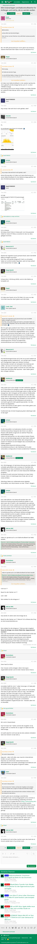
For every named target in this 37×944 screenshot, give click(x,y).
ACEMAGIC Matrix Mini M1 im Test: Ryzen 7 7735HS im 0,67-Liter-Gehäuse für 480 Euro (19, 917)
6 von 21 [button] (19, 13)
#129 (35, 122)
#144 (35, 613)
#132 (35, 227)
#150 (35, 836)
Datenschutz (25, 938)
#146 (35, 683)
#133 (35, 252)
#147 (35, 719)
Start (2, 939)
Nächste (25, 13)
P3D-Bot (6, 879)
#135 (35, 294)
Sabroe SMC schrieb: (7, 570)
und (7, 555)
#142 (35, 534)
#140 (35, 462)
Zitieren (34, 52)
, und (11, 216)
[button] (3, 853)
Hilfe (30, 938)
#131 (35, 192)
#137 (35, 355)
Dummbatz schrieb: (7, 27)
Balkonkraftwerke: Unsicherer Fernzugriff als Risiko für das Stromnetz (17, 876)
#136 (35, 312)
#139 (35, 426)
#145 (35, 661)
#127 (35, 63)
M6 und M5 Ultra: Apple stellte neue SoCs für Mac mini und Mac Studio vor (19, 907)
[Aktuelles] (31, 2)
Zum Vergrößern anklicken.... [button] (18, 41)
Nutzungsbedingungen (14, 938)
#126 (35, 24)
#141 (35, 496)
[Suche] (35, 2)
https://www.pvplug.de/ (28, 801)
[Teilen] (32, 24)
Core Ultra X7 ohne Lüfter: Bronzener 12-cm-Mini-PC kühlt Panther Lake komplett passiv (19, 897)
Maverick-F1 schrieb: (7, 316)
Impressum (4, 938)
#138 (35, 384)
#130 (35, 166)
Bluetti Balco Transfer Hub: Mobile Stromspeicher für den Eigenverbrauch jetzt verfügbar (19, 886)
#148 (35, 748)
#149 (35, 778)
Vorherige (12, 13)
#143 (35, 566)
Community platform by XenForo (14, 942)
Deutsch (7, 935)
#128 (35, 105)
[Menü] (2, 2)
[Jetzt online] (4, 163)
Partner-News (12, 879)
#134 (35, 276)
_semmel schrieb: (6, 170)
